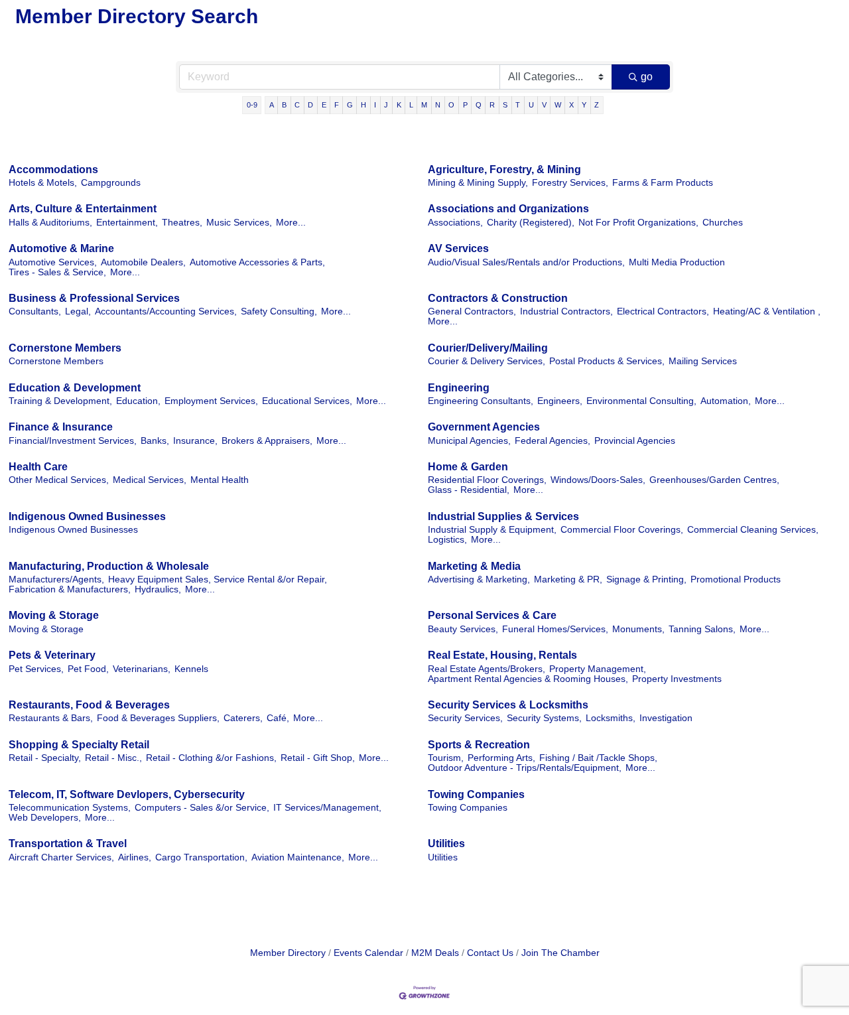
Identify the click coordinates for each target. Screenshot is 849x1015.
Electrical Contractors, (663, 311)
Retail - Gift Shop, (318, 758)
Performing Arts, (501, 758)
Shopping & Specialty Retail (79, 744)
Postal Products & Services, (607, 361)
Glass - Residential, (468, 490)
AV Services (458, 248)
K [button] (399, 105)
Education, (138, 401)
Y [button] (584, 105)
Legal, (78, 311)
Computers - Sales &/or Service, (202, 808)
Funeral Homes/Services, (555, 629)
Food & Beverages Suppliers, (158, 718)
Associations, (455, 223)
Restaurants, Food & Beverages (89, 704)
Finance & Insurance (61, 427)
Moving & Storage (54, 615)
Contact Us (490, 953)
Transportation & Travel (68, 843)
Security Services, (465, 718)
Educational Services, (307, 401)
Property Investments (677, 679)
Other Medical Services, (59, 480)
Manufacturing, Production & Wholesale (109, 566)
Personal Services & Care (492, 615)
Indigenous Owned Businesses (87, 516)
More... (291, 223)
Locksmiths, (610, 718)
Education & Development (75, 387)
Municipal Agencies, (469, 441)
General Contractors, (472, 311)
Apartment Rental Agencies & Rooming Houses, (528, 679)
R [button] (492, 105)
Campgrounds (111, 183)
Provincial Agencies (634, 441)
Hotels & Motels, (43, 183)
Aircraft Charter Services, (61, 857)
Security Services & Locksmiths (508, 704)
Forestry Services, (570, 183)
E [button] (324, 105)
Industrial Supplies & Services (503, 516)
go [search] (647, 76)
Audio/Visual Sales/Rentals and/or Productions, (526, 262)
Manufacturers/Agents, (56, 579)
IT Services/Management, (327, 808)
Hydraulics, (158, 589)
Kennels (191, 669)
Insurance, (195, 441)
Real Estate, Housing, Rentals (502, 655)
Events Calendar (368, 953)
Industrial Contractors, (566, 311)
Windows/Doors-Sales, (598, 480)
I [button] (375, 105)
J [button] (386, 105)
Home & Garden (468, 466)
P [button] (465, 105)
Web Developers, (45, 818)
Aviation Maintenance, (297, 857)
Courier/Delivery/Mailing (488, 348)
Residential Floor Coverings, (487, 480)
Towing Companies (476, 794)
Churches (722, 223)
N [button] (437, 105)
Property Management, (597, 669)
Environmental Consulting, (641, 401)
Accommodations (53, 169)
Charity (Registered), (530, 223)
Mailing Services (703, 361)
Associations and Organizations (508, 208)
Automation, (725, 401)
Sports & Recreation (479, 744)
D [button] (310, 105)
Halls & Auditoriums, (50, 223)
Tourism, (446, 758)
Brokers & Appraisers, (267, 441)
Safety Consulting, (279, 311)
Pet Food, (88, 669)
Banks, (155, 441)
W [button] (558, 105)
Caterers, (243, 718)
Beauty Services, (463, 629)
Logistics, (447, 540)
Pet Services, (36, 669)
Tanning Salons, (702, 629)
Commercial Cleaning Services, (752, 530)
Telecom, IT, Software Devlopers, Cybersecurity (127, 794)
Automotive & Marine (61, 248)
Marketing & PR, (568, 579)
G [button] (350, 105)
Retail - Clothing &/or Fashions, (211, 758)
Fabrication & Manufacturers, (70, 589)
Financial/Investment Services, (73, 441)
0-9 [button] (252, 105)
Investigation (665, 718)
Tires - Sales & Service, (57, 272)
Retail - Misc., (113, 758)
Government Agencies (484, 427)
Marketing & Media (474, 566)
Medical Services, (149, 480)
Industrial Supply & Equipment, (492, 530)
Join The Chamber (560, 953)
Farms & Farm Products (662, 183)
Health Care (38, 466)
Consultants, (35, 311)
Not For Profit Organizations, (638, 223)
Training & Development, (60, 401)
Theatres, (182, 223)
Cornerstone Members (65, 348)
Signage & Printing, (646, 579)
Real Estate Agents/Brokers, (486, 669)
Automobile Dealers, (143, 262)
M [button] (424, 105)
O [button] (451, 105)
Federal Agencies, (552, 441)
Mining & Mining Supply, (478, 183)
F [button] (336, 105)
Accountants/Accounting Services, (166, 311)
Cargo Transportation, (201, 857)
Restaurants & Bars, (51, 718)
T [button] (517, 105)
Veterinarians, (141, 669)
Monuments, (638, 629)
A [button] (271, 105)
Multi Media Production (677, 262)
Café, (278, 718)
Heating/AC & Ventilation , (766, 311)
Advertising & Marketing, (479, 579)
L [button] (411, 105)
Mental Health (219, 480)
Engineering (459, 387)
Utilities (446, 843)
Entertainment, (127, 223)
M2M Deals (435, 953)
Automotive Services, (53, 262)
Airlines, (134, 857)
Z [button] (596, 105)
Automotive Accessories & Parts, (257, 262)
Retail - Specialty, (45, 758)
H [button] (363, 105)
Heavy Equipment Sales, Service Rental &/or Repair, (217, 579)
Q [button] (479, 105)
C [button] (297, 105)
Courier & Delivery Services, (486, 361)
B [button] (284, 105)
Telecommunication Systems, (70, 808)
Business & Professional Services (94, 298)
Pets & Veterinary (52, 655)
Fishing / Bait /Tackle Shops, (598, 758)
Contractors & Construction (498, 298)
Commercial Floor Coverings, (621, 530)
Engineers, (559, 401)
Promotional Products (735, 579)
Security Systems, (544, 718)
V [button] (544, 105)
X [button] (571, 105)
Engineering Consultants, (480, 401)
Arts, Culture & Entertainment (83, 208)
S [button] (505, 105)
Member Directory (288, 953)
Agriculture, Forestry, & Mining (504, 169)
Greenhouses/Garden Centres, (714, 480)
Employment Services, (211, 401)
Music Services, (239, 223)
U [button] (531, 105)
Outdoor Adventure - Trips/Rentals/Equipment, (524, 768)
